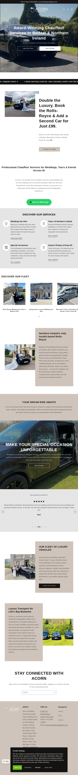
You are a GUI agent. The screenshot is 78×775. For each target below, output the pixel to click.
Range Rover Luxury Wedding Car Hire (41, 310)
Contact (60, 720)
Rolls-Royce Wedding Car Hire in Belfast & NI (14, 310)
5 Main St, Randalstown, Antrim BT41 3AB (46, 714)
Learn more (48, 767)
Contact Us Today (49, 149)
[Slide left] (35, 316)
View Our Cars (28, 48)
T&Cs (60, 715)
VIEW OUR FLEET (49, 585)
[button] (6, 9)
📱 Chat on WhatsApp (39, 202)
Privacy (60, 711)
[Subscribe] (54, 692)
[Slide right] (43, 316)
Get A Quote (50, 48)
